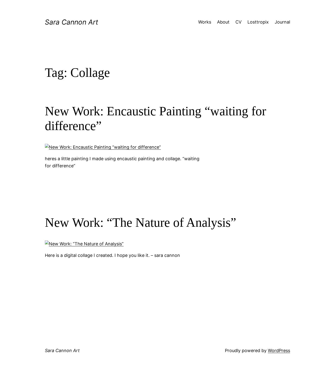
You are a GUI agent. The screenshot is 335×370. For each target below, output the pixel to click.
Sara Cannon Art (71, 22)
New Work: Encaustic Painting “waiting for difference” (155, 118)
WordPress (279, 350)
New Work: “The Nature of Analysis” (140, 222)
